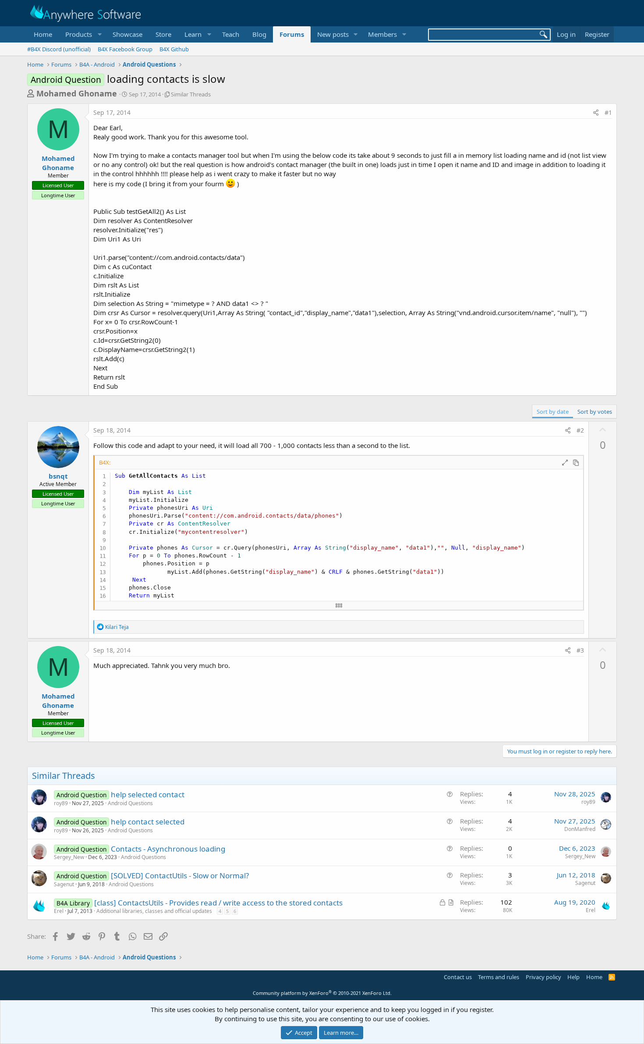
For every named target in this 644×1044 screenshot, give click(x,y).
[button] (82, 34)
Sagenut (64, 884)
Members (382, 34)
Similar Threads (191, 94)
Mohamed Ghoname (76, 93)
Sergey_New (69, 857)
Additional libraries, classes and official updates (154, 911)
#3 (580, 650)
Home (43, 34)
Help (573, 977)
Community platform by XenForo (322, 993)
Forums (292, 34)
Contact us (458, 977)
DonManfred (579, 829)
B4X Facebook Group (125, 49)
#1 (608, 112)
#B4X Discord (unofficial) (59, 49)
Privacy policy (543, 977)
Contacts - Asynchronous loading (168, 849)
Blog (259, 34)
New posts (333, 34)
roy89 (61, 803)
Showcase (127, 34)
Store (163, 34)
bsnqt (58, 476)
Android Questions (130, 803)
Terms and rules (498, 977)
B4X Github (174, 49)
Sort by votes (594, 411)
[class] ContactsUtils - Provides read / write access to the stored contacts (218, 903)
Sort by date (553, 411)
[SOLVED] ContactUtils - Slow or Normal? (180, 875)
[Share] (596, 112)
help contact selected (147, 822)
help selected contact (147, 794)
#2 (580, 430)
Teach (230, 34)
